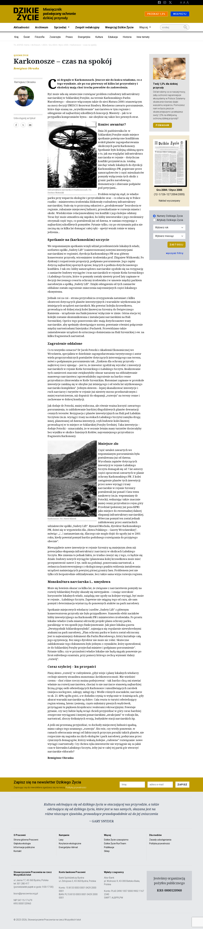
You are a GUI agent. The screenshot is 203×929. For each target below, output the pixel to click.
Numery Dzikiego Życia (170, 215)
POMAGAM (162, 125)
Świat (26, 36)
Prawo (69, 36)
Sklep (107, 851)
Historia (127, 36)
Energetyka (84, 36)
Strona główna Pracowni (26, 839)
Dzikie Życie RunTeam (115, 843)
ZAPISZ (182, 784)
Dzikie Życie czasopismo (116, 839)
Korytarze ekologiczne (70, 843)
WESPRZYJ (180, 14)
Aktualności (21, 27)
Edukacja (113, 36)
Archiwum (41, 27)
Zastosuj (176, 244)
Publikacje (109, 847)
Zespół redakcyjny (87, 27)
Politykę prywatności (76, 787)
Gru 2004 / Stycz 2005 (58, 45)
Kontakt (17, 851)
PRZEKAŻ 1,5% (156, 14)
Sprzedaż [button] (60, 27)
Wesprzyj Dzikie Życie (119, 27)
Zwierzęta (55, 36)
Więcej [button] (144, 27)
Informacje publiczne (24, 847)
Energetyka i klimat (68, 847)
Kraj (16, 36)
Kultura (99, 36)
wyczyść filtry (174, 253)
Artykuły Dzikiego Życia (170, 220)
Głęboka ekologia (22, 843)
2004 (44, 45)
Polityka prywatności (159, 843)
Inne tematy (143, 36)
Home (26, 45)
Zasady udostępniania (160, 839)
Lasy (61, 839)
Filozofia (39, 36)
